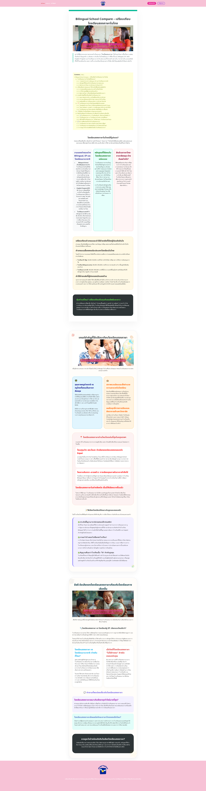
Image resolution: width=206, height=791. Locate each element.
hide (82, 74)
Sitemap (53, 3)
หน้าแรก (43, 3)
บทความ (48, 3)
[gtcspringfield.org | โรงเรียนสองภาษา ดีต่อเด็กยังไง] (103, 3)
